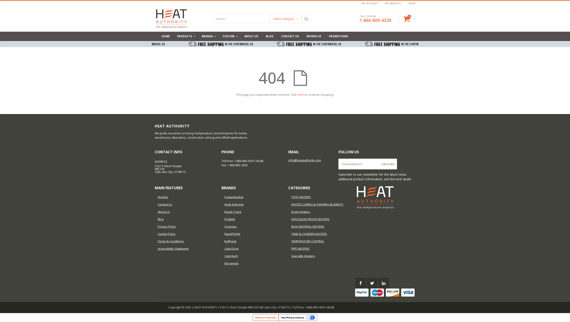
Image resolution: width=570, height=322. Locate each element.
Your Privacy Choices (292, 317)
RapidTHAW (232, 234)
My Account (370, 3)
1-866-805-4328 (375, 20)
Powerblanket (233, 197)
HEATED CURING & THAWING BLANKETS (317, 204)
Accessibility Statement (173, 249)
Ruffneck (230, 241)
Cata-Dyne (231, 249)
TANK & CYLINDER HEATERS (309, 234)
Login (411, 3)
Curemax (230, 226)
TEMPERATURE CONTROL (307, 241)
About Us (164, 212)
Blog (160, 219)
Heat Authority (234, 204)
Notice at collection (265, 317)
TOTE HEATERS (301, 197)
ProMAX (229, 219)
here (300, 95)
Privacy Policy (167, 226)
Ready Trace (232, 212)
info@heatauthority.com (304, 160)
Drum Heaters (300, 212)
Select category (283, 19)
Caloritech (231, 256)
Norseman (231, 263)
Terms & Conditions (171, 241)
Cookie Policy (166, 234)
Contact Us (165, 204)
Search (306, 19)
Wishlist (163, 197)
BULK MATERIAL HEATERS (307, 226)
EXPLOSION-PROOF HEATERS (310, 219)
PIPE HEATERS (300, 249)
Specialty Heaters (303, 256)
